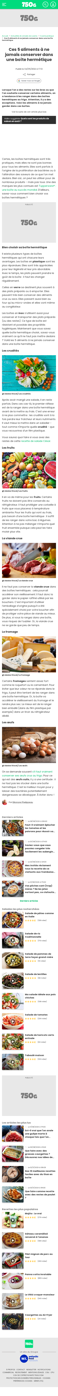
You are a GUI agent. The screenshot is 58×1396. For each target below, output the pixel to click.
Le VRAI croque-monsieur (39, 1294)
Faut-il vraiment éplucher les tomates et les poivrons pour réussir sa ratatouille (40, 828)
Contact (20, 1369)
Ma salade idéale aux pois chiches (40, 996)
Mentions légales (36, 1372)
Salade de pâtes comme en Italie (39, 915)
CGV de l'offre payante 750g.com (28, 1375)
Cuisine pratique (47, 36)
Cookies (46, 1378)
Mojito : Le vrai (33, 1213)
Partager (31, 74)
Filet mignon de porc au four (39, 1256)
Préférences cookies (22, 1381)
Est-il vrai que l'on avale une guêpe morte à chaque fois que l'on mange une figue (39, 1134)
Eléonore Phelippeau (23, 802)
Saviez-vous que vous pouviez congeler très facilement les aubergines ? (40, 848)
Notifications (44, 1369)
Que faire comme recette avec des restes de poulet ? (40, 1194)
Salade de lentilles (36, 974)
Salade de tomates (36, 1014)
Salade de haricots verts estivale (39, 1036)
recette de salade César (35, 441)
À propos (10, 1369)
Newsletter (31, 1369)
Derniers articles (29, 900)
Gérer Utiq (38, 1381)
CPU (52, 1372)
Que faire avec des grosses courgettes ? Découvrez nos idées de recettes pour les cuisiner (40, 1154)
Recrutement (21, 1372)
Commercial (8, 1372)
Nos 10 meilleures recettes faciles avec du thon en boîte (40, 1174)
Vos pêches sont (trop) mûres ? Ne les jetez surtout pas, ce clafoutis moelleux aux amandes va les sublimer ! (40, 889)
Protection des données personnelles (23, 1378)
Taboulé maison (34, 1055)
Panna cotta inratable (38, 1274)
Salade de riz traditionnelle (33, 935)
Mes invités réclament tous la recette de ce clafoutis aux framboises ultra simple (40, 869)
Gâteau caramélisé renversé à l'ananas (36, 1235)
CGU (47, 1372)
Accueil (5, 36)
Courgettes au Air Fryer (38, 1314)
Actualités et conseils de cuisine (24, 36)
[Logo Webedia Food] (29, 1358)
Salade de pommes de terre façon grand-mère (39, 955)
